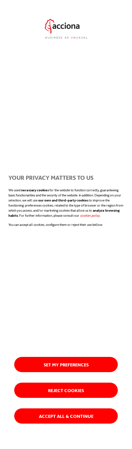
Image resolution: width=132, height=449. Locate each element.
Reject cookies (66, 390)
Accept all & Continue (66, 416)
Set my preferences (66, 364)
